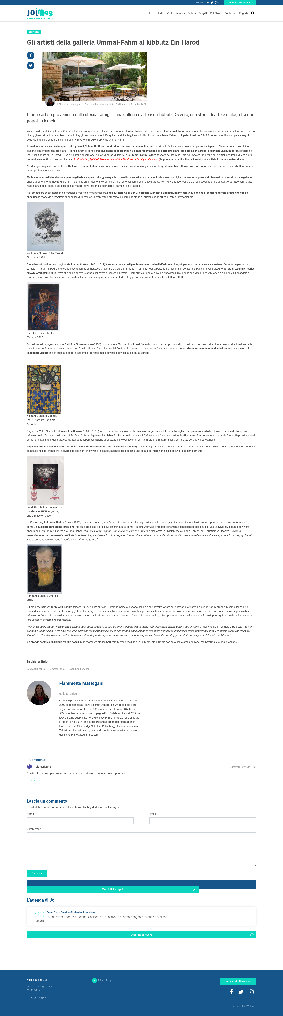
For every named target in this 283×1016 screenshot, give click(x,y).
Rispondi (32, 780)
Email (153, 813)
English (243, 13)
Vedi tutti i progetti (113, 889)
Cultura (192, 13)
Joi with (159, 13)
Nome (31, 813)
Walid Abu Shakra (79, 668)
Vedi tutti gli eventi (141, 934)
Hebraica (180, 13)
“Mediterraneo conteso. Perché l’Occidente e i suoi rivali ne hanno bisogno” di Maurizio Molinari (107, 917)
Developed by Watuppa (244, 1006)
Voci (169, 13)
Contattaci (231, 13)
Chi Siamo (216, 13)
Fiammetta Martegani (81, 683)
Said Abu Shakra (36, 668)
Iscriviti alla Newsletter (239, 2)
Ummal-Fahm (57, 668)
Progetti (203, 13)
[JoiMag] (40, 13)
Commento (34, 829)
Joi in (149, 13)
